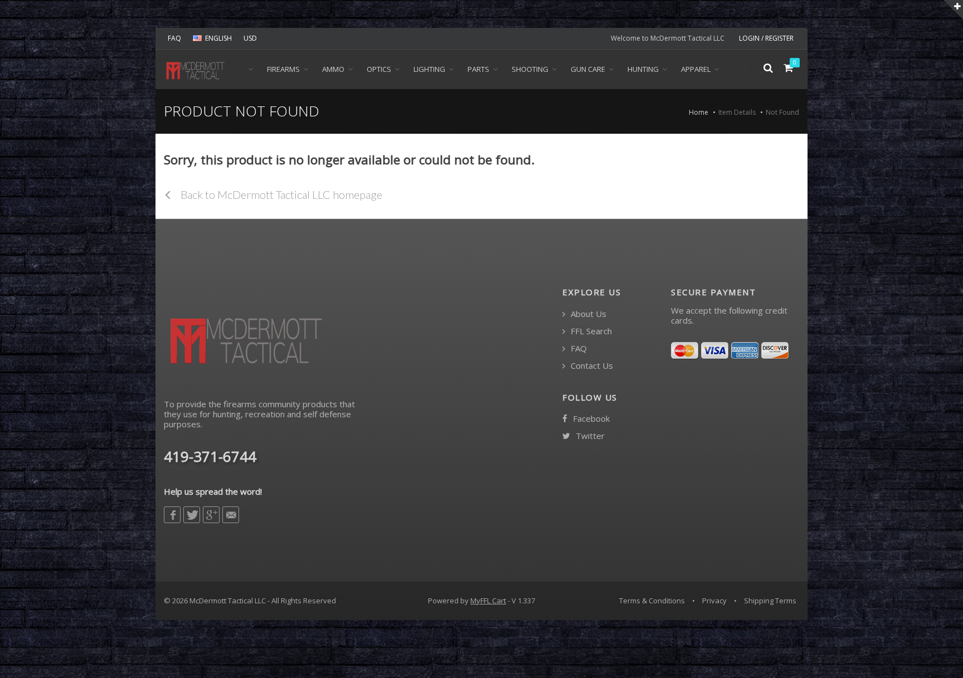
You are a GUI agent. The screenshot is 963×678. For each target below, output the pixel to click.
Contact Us (590, 365)
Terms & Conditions (652, 601)
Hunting (643, 69)
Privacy (714, 601)
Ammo (333, 69)
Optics (379, 69)
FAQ (174, 38)
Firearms (283, 69)
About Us (587, 314)
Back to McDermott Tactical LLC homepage (280, 194)
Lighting (429, 69)
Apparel (696, 69)
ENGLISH (218, 38)
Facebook (590, 418)
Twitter (589, 436)
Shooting (530, 69)
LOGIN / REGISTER (766, 38)
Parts (478, 69)
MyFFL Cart (488, 601)
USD (250, 38)
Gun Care (588, 69)
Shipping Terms (770, 601)
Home (698, 112)
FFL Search (590, 331)
